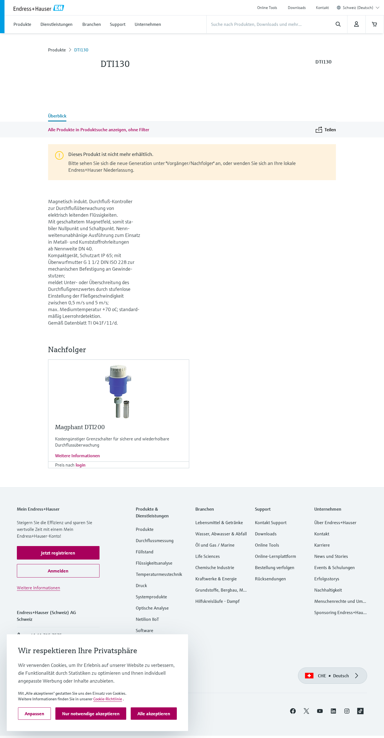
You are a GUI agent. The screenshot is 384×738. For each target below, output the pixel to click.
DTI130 (81, 50)
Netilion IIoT (147, 619)
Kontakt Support (270, 522)
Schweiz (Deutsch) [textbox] (358, 7)
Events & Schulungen (334, 567)
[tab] (57, 116)
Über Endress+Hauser (335, 522)
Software (144, 630)
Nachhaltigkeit (328, 590)
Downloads (297, 7)
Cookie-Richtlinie (107, 698)
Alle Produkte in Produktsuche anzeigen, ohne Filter (98, 129)
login (80, 465)
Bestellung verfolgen (274, 567)
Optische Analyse (152, 608)
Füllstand (144, 551)
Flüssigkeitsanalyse (154, 563)
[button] (58, 553)
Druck (141, 585)
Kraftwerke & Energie (216, 578)
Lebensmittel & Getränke (219, 522)
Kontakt (322, 7)
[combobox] (361, 7)
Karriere (322, 545)
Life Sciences (207, 556)
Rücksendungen (270, 578)
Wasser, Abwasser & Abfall (221, 533)
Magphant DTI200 (80, 427)
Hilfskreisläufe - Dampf (217, 601)
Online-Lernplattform (275, 556)
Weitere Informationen (77, 455)
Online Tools (267, 7)
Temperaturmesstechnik (159, 574)
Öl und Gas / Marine (214, 545)
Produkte (57, 50)
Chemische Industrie (214, 567)
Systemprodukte (151, 596)
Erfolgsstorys (326, 578)
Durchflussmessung (154, 540)
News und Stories (331, 556)
